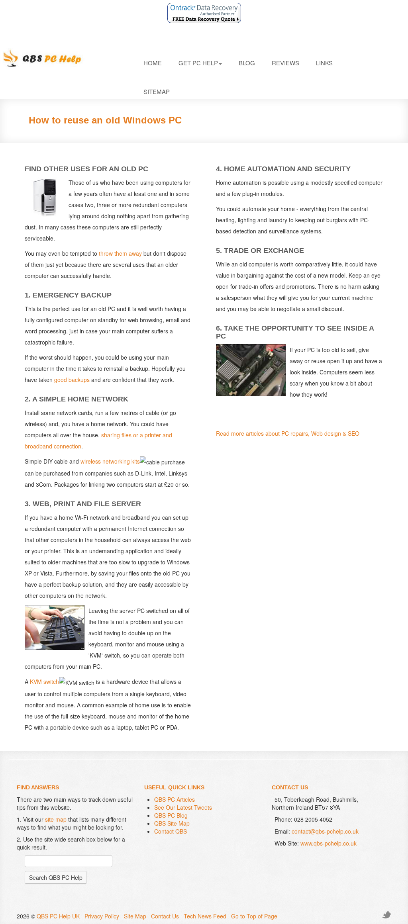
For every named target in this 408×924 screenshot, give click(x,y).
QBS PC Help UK (58, 916)
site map (56, 819)
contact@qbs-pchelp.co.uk (325, 831)
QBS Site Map (172, 823)
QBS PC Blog (171, 815)
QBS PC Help (64, 58)
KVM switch (44, 681)
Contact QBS (170, 831)
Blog (247, 63)
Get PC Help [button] (198, 63)
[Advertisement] (244, 473)
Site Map (135, 916)
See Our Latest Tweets (183, 807)
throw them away (120, 253)
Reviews (285, 63)
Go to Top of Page (254, 916)
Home (152, 63)
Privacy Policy (101, 916)
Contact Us (165, 916)
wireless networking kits (110, 461)
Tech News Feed (205, 916)
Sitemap (156, 91)
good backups (72, 380)
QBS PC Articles (174, 799)
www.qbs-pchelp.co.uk (328, 843)
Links (324, 63)
